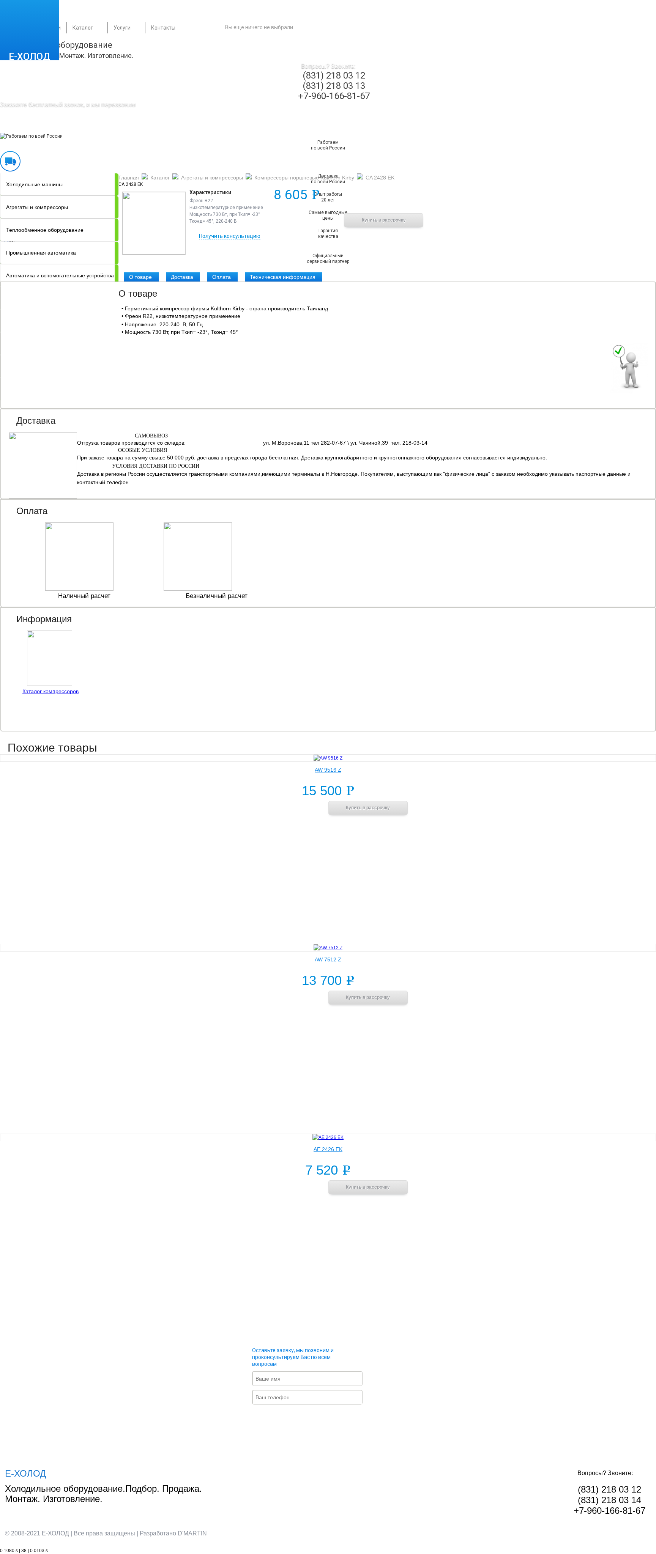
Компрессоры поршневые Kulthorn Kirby (304, 178)
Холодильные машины (34, 184)
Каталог (83, 28)
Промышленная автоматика (41, 253)
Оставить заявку (313, 1418)
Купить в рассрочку (384, 220)
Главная (128, 178)
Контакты (163, 28)
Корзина (337, 27)
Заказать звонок (44, 125)
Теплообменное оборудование (45, 230)
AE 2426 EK (328, 1149)
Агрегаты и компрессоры (37, 207)
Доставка (182, 277)
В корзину (303, 220)
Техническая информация (282, 277)
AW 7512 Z (328, 959)
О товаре (140, 277)
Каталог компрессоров (50, 691)
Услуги (122, 28)
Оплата (221, 277)
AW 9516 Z (328, 770)
